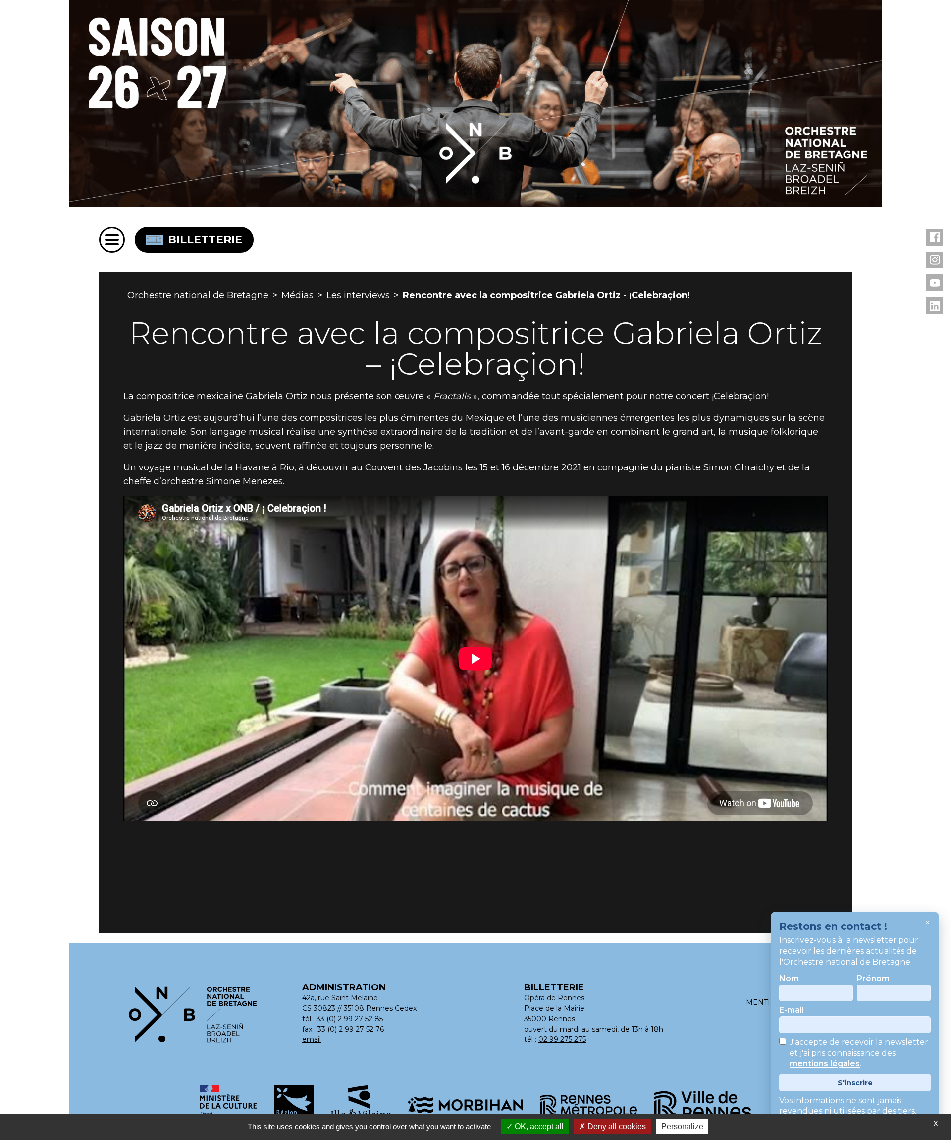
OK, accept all (538, 1126)
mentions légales (825, 1064)
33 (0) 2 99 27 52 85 (350, 1018)
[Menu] (112, 240)
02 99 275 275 (562, 1039)
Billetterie (205, 239)
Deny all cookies (615, 1126)
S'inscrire (855, 1082)
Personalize (682, 1126)
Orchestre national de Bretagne (197, 295)
